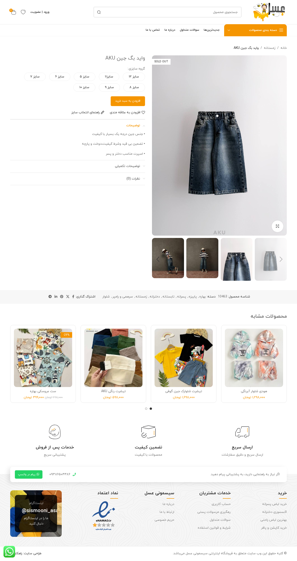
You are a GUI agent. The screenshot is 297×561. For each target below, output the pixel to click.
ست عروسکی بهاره (43, 391)
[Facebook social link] (73, 297)
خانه (284, 48)
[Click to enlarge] (277, 226)
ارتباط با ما (167, 512)
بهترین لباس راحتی (273, 520)
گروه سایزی (137, 69)
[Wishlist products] (23, 12)
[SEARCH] (99, 12)
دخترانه (155, 296)
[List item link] (62, 474)
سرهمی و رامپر (122, 296)
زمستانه (269, 48)
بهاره (202, 296)
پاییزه (193, 296)
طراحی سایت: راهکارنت (26, 553)
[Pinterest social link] (62, 297)
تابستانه (168, 296)
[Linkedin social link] (56, 297)
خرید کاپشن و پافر (274, 528)
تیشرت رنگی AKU (113, 391)
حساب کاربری (221, 504)
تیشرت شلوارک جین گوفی (183, 391)
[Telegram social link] (50, 297)
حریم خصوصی (164, 520)
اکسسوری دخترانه (274, 512)
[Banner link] (36, 513)
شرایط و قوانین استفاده (214, 528)
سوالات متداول (220, 520)
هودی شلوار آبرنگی (254, 391)
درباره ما (168, 504)
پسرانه (181, 296)
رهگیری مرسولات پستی (213, 512)
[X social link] (68, 297)
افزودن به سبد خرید (127, 101)
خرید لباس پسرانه (274, 504)
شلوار (106, 296)
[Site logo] (269, 12)
